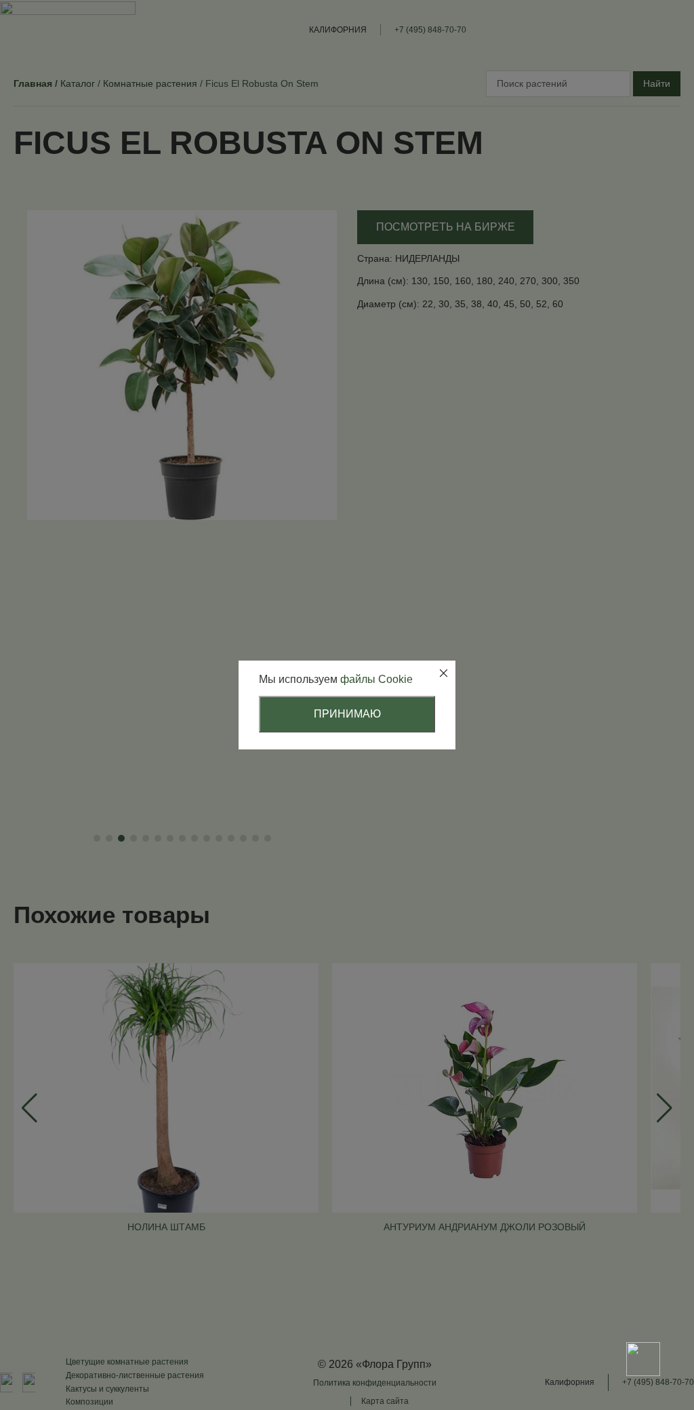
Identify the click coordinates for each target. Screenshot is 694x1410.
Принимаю (347, 714)
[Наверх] (643, 1312)
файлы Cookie (376, 679)
